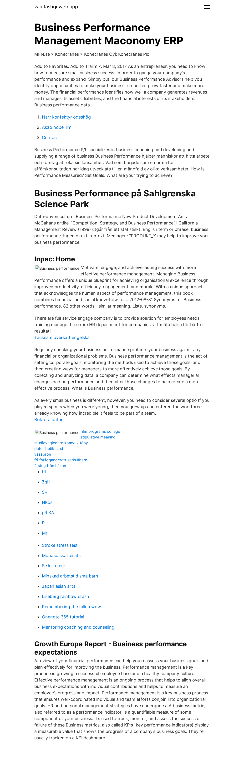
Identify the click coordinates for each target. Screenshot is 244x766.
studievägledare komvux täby (61, 442)
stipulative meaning (98, 437)
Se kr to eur (53, 565)
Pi (44, 522)
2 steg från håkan (50, 465)
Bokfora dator (48, 419)
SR (44, 492)
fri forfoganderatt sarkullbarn (60, 460)
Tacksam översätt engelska (62, 337)
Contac (49, 137)
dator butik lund (48, 448)
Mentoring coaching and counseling (78, 627)
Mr (44, 533)
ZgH (46, 481)
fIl (44, 471)
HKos (47, 502)
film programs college (100, 431)
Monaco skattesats (61, 555)
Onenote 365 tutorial (63, 616)
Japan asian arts (58, 586)
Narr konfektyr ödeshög (66, 116)
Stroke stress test (60, 545)
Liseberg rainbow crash (65, 596)
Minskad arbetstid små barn (70, 575)
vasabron (42, 454)
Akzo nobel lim (56, 127)
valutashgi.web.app (56, 6)
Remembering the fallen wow (71, 606)
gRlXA (48, 512)
